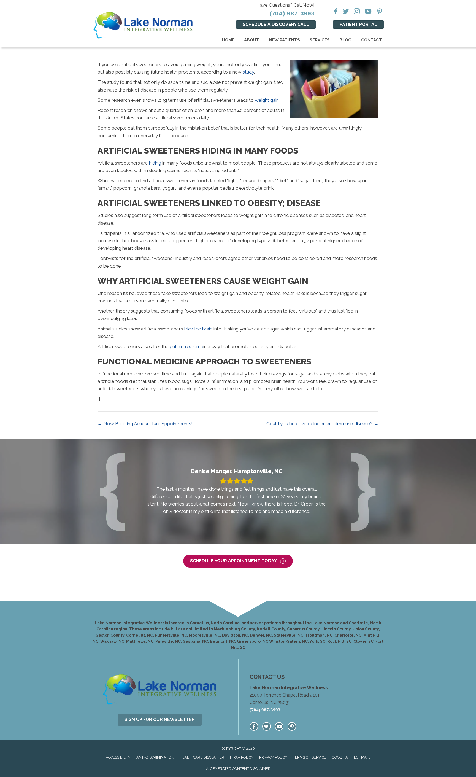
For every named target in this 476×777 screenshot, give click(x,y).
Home (228, 39)
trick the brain (198, 329)
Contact (371, 39)
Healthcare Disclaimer (202, 757)
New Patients (284, 39)
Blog (345, 39)
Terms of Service (309, 757)
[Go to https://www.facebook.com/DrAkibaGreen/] (254, 726)
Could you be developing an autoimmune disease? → (322, 423)
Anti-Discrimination (155, 757)
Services (320, 39)
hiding (155, 163)
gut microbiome (186, 346)
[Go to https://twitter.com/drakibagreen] (266, 726)
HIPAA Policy (241, 757)
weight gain (267, 100)
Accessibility (118, 757)
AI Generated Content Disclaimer (238, 769)
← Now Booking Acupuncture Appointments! (145, 423)
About (251, 39)
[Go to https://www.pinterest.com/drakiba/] (292, 726)
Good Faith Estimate (351, 757)
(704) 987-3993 (292, 13)
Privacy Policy (273, 757)
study (248, 72)
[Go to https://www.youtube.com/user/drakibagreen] (279, 726)
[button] (238, 561)
